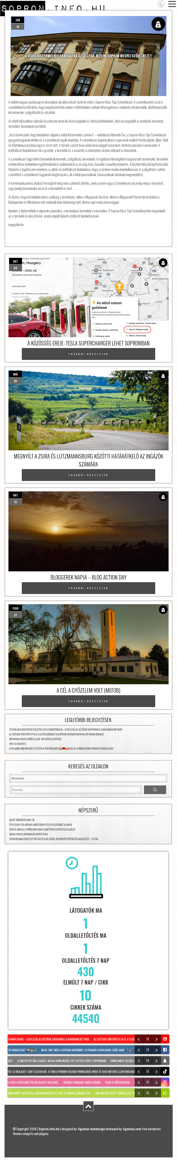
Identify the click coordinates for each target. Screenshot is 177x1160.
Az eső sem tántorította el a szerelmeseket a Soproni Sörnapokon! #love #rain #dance (56, 734)
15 (15, 502)
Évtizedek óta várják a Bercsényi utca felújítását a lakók (40, 824)
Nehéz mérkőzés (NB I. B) (21, 820)
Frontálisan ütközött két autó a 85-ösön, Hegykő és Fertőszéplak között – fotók (53, 839)
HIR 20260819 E (17, 743)
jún (18, 20)
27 (15, 615)
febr (16, 608)
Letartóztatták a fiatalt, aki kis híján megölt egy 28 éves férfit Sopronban (52, 1061)
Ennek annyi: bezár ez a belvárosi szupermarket (129, 1061)
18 (17, 26)
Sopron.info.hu (49, 1128)
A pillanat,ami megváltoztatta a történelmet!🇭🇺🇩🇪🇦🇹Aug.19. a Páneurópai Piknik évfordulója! (61, 748)
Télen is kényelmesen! (104, 1082)
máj (15, 374)
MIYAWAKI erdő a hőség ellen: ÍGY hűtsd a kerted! (35, 739)
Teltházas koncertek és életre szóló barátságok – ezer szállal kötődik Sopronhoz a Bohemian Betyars (65, 729)
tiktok (165, 1071)
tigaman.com (132, 1128)
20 (15, 380)
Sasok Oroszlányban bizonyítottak (28, 834)
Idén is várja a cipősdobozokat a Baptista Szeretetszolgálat (42, 829)
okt (15, 261)
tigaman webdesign (91, 1128)
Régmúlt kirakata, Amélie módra (69, 1082)
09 (15, 268)
